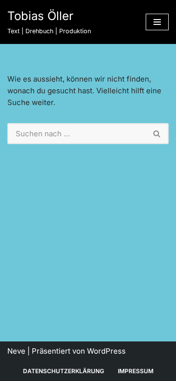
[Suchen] (157, 133)
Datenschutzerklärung (63, 371)
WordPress (106, 351)
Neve (16, 351)
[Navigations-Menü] (157, 22)
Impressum (136, 371)
